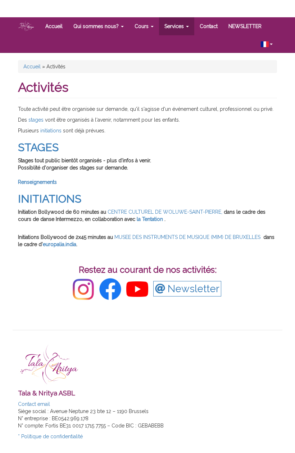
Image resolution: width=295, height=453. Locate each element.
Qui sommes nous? (96, 26)
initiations (50, 130)
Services (174, 26)
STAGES (38, 147)
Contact (209, 26)
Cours (142, 26)
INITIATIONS (49, 198)
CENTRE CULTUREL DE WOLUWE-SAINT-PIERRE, (165, 212)
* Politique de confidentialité (50, 436)
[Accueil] (29, 26)
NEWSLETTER (245, 26)
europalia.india (59, 244)
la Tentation (150, 219)
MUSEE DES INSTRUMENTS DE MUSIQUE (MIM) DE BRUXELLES (187, 237)
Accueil (54, 26)
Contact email (34, 404)
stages (36, 120)
